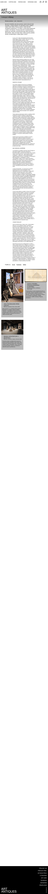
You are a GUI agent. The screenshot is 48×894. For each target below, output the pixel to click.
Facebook (44, 880)
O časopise (43, 875)
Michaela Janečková (9, 21)
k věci (15, 21)
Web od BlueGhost (46, 890)
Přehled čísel (42, 870)
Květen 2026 (12, 2)
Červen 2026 (22, 2)
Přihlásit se (43, 868)
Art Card (44, 878)
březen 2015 (19, 21)
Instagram (43, 883)
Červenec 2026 (32, 2)
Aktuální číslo (42, 873)
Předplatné (43, 885)
